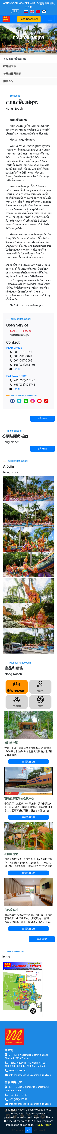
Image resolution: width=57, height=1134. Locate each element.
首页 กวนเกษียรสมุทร (14, 58)
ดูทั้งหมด (42, 418)
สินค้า (40, 705)
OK (28, 1129)
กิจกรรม (17, 705)
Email (17, 369)
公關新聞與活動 (12, 73)
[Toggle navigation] (50, 19)
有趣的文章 (9, 66)
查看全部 (42, 939)
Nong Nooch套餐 (28, 18)
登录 (15, 11)
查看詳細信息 (28, 761)
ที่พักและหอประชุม (16, 690)
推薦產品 (8, 81)
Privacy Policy (43, 1124)
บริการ (40, 690)
